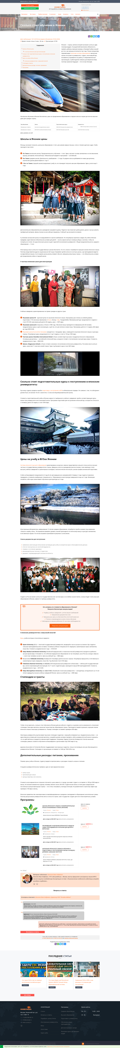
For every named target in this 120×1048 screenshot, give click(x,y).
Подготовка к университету (69, 1018)
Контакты (77, 14)
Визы (42, 1025)
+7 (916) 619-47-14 (85, 8)
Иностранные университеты (49, 1022)
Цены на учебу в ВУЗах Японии (30, 58)
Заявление (49, 1046)
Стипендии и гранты (28, 63)
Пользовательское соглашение (92, 1043)
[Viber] (89, 36)
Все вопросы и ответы (32, 932)
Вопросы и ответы (46, 1015)
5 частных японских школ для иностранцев (34, 51)
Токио (49, 320)
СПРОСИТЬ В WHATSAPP (30, 8)
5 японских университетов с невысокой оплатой (36, 61)
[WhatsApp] (91, 36)
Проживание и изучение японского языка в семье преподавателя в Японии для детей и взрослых (58, 827)
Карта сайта (44, 1033)
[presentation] (20, 976)
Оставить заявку (30, 5)
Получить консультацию (60, 626)
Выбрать (84, 808)
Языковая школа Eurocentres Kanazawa (34, 332)
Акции (59, 14)
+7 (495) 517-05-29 (57, 938)
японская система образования (80, 53)
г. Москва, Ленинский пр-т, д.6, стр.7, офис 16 (87, 1)
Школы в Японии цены (28, 49)
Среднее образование (67, 1011)
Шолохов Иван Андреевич (55, 874)
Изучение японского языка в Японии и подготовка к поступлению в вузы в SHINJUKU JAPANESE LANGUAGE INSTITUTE (58, 850)
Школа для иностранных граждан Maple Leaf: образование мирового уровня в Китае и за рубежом (59, 982)
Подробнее (25, 989)
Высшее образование (67, 1015)
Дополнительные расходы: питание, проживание (35, 65)
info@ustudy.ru (85, 10)
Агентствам (44, 1029)
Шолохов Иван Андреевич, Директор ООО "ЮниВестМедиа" (53, 897)
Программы (24, 14)
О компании (52, 14)
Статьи (43, 1011)
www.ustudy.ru (26, 1022)
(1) (86, 805)
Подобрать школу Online (48, 1018)
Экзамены (65, 14)
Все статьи (27, 995)
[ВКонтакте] (99, 36)
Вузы (21, 638)
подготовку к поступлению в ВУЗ (52, 390)
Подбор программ (42, 14)
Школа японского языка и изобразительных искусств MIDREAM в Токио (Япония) (58, 806)
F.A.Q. (72, 14)
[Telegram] (96, 36)
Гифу (58, 320)
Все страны (32, 14)
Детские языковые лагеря (69, 1028)
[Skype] (94, 36)
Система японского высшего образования (33, 465)
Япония (49, 810)
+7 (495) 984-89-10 (85, 7)
